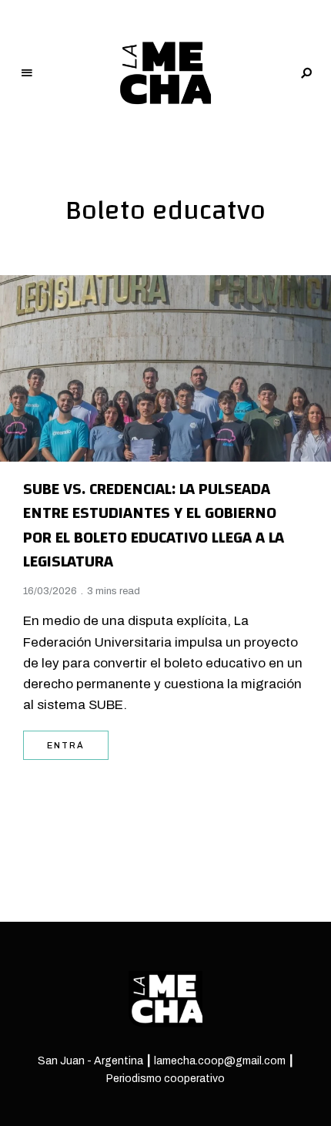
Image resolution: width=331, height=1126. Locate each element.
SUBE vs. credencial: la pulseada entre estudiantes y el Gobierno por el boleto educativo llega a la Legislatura (153, 525)
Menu (27, 73)
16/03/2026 (50, 591)
